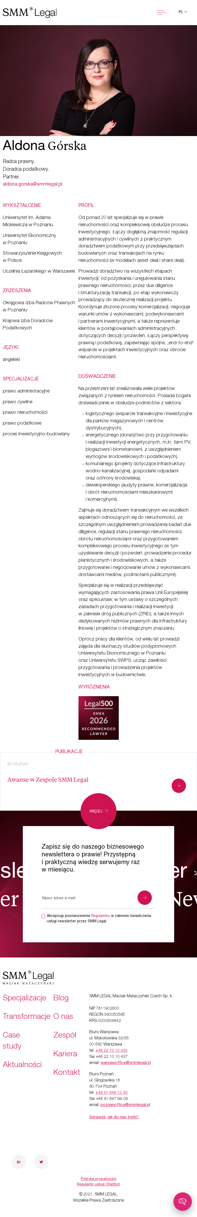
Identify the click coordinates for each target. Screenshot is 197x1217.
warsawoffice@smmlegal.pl (126, 1063)
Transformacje (27, 1017)
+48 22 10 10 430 (111, 1051)
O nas (63, 1017)
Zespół (64, 1036)
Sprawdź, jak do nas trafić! (114, 1118)
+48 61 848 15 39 (111, 1093)
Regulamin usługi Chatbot (98, 1184)
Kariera (65, 1055)
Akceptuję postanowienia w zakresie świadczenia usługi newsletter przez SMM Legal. (99, 918)
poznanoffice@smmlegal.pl (125, 1105)
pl (181, 12)
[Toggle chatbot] (182, 1201)
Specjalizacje (24, 999)
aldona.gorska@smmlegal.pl (32, 184)
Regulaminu (100, 916)
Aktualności (22, 1065)
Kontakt (66, 1073)
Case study (12, 1041)
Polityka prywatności (98, 1179)
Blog (61, 999)
